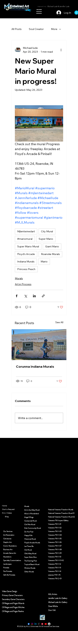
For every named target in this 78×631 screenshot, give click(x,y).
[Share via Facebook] (16, 296)
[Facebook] (28, 624)
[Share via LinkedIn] (34, 296)
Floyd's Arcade (26, 254)
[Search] (38, 10)
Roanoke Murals (50, 254)
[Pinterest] (42, 624)
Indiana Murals (25, 261)
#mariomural (24, 238)
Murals (19, 278)
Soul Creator (36, 29)
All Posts (16, 29)
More (54, 29)
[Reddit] (49, 624)
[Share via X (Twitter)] (25, 296)
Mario (44, 261)
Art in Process (23, 284)
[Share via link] (43, 296)
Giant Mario (52, 246)
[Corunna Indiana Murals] (39, 344)
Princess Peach (26, 269)
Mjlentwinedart (26, 231)
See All (59, 322)
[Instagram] (32, 624)
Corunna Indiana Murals (35, 366)
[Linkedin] (35, 624)
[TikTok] (39, 624)
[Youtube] (45, 624)
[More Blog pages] (3, 517)
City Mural (47, 231)
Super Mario (46, 238)
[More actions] (61, 50)
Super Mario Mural (28, 246)
